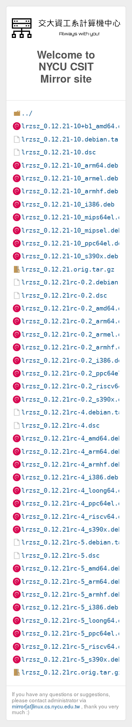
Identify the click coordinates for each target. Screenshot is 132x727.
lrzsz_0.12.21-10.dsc (58, 152)
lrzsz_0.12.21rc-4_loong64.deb (75, 490)
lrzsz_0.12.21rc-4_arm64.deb (71, 451)
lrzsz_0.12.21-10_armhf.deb (69, 191)
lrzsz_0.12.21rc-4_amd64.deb (71, 438)
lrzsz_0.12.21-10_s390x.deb (69, 256)
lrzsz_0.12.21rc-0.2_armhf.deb (75, 347)
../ (26, 113)
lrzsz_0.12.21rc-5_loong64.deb (75, 620)
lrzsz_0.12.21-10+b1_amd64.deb (75, 126)
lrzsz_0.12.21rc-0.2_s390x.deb (75, 399)
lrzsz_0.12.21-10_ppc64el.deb (73, 243)
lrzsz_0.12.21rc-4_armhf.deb (71, 464)
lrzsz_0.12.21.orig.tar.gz (67, 269)
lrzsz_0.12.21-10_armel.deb (69, 178)
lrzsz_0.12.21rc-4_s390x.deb (71, 529)
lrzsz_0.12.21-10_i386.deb (67, 204)
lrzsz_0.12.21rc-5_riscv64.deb (75, 646)
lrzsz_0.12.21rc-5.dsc (60, 555)
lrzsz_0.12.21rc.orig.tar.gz (71, 672)
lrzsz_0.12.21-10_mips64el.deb (75, 217)
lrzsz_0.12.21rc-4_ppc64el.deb (75, 503)
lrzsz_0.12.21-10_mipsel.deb (71, 230)
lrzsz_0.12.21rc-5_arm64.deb (71, 581)
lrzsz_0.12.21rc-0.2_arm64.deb (75, 321)
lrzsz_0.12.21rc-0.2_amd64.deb (75, 308)
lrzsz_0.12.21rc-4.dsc (60, 425)
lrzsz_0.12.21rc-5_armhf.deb (71, 594)
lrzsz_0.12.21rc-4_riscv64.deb (75, 516)
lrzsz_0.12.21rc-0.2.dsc (64, 295)
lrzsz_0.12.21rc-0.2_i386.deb (73, 360)
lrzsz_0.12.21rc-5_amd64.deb (71, 568)
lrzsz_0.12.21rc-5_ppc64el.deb (75, 633)
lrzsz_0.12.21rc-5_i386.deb (69, 607)
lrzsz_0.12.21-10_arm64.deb (69, 165)
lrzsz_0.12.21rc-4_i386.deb (69, 477)
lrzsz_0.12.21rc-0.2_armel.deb (75, 334)
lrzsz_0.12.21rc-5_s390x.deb (71, 659)
